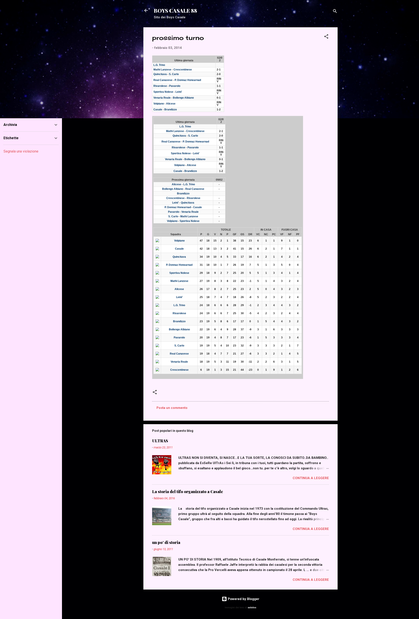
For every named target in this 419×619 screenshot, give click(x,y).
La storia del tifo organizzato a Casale (187, 491)
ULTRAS (160, 440)
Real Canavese (162, 80)
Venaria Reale (162, 97)
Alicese (170, 103)
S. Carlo (174, 74)
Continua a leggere (311, 478)
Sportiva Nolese (163, 91)
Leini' (178, 91)
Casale (157, 109)
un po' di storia (166, 542)
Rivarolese (160, 85)
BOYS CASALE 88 (175, 10)
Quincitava (160, 74)
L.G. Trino (159, 65)
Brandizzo (170, 109)
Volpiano (158, 103)
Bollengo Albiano (183, 97)
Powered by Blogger (243, 599)
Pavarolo (174, 85)
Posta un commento (171, 408)
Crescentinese (182, 69)
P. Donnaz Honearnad (188, 80)
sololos (252, 607)
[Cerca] (335, 12)
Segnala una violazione (20, 151)
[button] (326, 37)
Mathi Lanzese (162, 69)
